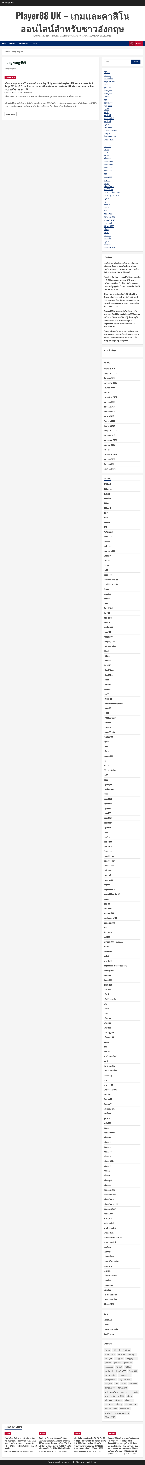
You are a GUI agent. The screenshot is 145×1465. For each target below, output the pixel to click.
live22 (106, 109)
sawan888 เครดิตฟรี (112, 894)
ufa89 (106, 1008)
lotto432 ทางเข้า (110, 717)
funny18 (107, 622)
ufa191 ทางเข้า (110, 999)
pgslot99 (107, 813)
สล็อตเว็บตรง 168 (111, 1204)
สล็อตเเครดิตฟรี (110, 1208)
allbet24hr (108, 536)
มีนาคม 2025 (109, 449)
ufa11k (106, 994)
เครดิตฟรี (107, 1251)
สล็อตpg (107, 1170)
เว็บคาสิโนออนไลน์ (111, 1261)
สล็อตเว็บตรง (109, 161)
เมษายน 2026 (109, 387)
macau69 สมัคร (110, 732)
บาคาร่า (107, 180)
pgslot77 (107, 124)
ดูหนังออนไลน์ (109, 217)
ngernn (106, 741)
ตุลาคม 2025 (109, 416)
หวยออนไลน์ (109, 140)
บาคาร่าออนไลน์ (110, 130)
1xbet (106, 512)
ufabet (106, 1013)
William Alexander (12, 93)
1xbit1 (106, 517)
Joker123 (107, 665)
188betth (107, 508)
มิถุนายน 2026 (109, 378)
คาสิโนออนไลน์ (110, 1056)
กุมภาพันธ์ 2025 (110, 454)
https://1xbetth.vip (112, 192)
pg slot (107, 201)
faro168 (107, 613)
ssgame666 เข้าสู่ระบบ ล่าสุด (115, 965)
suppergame (109, 970)
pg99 (106, 779)
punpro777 (109, 133)
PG (105, 760)
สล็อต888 (108, 167)
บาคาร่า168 (109, 96)
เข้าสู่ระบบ (108, 1319)
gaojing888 (108, 627)
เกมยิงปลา (108, 1247)
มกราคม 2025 (109, 459)
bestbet (107, 560)
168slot (107, 493)
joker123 (107, 75)
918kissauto (110, 1354)
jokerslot (107, 238)
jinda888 (107, 660)
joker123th (108, 675)
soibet (106, 956)
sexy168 (107, 903)
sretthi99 (108, 961)
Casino (106, 589)
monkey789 (108, 736)
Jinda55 (108, 1362)
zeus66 (107, 1046)
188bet (106, 503)
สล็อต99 (107, 1166)
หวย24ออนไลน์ (110, 1228)
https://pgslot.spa (111, 195)
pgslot (106, 100)
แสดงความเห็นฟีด (111, 1329)
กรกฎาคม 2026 (110, 373)
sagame (107, 884)
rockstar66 (108, 880)
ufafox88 (107, 1027)
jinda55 (107, 152)
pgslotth (107, 827)
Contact (12, 43)
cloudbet (107, 594)
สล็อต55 (107, 1142)
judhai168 (107, 684)
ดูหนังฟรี (107, 87)
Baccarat (107, 555)
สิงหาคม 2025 (109, 425)
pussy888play (109, 860)
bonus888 (108, 574)
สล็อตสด (107, 1185)
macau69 (107, 727)
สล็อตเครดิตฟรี (110, 1194)
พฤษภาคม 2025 (110, 440)
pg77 (106, 775)
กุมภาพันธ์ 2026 (110, 397)
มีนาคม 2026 (109, 392)
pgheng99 (108, 103)
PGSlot (106, 794)
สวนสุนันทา (108, 1218)
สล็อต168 (107, 1137)
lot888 (106, 713)
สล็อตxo (107, 244)
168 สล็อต (108, 489)
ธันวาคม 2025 (109, 406)
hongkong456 (10, 77)
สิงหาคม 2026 (109, 368)
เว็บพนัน (107, 1270)
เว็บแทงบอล (108, 1285)
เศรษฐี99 (107, 1289)
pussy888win (109, 865)
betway (106, 565)
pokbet (106, 832)
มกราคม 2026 (109, 402)
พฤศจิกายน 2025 (110, 411)
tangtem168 (109, 975)
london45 (107, 708)
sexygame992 (109, 922)
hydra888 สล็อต (110, 646)
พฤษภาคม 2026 (110, 382)
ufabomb (107, 1022)
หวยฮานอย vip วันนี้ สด (113, 1237)
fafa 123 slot (109, 608)
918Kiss (107, 522)
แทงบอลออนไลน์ (110, 1294)
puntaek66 (108, 841)
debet (106, 603)
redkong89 (108, 870)
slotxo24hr (108, 951)
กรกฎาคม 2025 (110, 430)
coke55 (107, 598)
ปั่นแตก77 (108, 1104)
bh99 (106, 570)
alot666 (107, 541)
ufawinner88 (109, 1037)
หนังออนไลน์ (109, 118)
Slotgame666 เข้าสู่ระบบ (113, 941)
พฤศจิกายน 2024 (111, 468)
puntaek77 (108, 846)
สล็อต (106, 229)
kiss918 (107, 204)
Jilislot (106, 651)
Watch (138, 43)
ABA (105, 527)
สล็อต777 (107, 1146)
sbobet (106, 899)
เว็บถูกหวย (108, 1266)
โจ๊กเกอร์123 (109, 226)
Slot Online (108, 932)
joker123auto (109, 670)
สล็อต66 (107, 158)
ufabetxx (107, 1018)
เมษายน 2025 (109, 445)
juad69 (106, 679)
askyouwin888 (109, 551)
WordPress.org (110, 1334)
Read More (11, 114)
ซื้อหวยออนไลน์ (110, 136)
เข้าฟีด (106, 1324)
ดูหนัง (106, 112)
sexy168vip (108, 908)
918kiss (107, 72)
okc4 (106, 746)
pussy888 (108, 90)
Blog (4, 43)
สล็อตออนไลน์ (109, 247)
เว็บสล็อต (107, 1280)
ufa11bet (107, 989)
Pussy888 (108, 851)
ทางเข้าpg (108, 1075)
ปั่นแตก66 (108, 127)
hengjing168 (108, 636)
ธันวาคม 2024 (110, 463)
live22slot (108, 698)
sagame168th (110, 81)
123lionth (107, 484)
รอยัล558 (107, 1123)
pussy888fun (109, 856)
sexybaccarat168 (110, 918)
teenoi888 (108, 980)
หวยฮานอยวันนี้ (110, 1242)
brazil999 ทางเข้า (111, 579)
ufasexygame (109, 1032)
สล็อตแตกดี (108, 1213)
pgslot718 (108, 803)
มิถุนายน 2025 (109, 435)
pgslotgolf (108, 822)
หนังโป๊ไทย (108, 189)
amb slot (107, 546)
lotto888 (107, 722)
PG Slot (107, 765)
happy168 (107, 632)
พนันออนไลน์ (109, 1108)
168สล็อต (107, 498)
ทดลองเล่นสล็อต (110, 1070)
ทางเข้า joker (109, 220)
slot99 (106, 155)
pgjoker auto (109, 789)
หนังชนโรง (108, 78)
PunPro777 (108, 837)
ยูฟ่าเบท (107, 1118)
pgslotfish (108, 818)
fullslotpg (108, 106)
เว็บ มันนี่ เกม (109, 1256)
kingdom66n (108, 689)
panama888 (108, 756)
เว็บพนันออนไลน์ (110, 1275)
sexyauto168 (109, 913)
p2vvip (106, 751)
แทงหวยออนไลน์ (110, 1299)
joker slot (108, 223)
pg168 (106, 149)
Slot (105, 927)
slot (105, 210)
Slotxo (106, 946)
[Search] (126, 43)
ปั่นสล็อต (107, 1094)
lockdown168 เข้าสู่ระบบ (113, 703)
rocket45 (107, 875)
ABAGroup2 (108, 532)
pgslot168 (108, 799)
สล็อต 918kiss (109, 1132)
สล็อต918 (107, 1156)
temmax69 (108, 984)
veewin (106, 1042)
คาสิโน (107, 1051)
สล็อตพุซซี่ (108, 1180)
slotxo (106, 183)
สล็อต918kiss (109, 1161)
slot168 (107, 937)
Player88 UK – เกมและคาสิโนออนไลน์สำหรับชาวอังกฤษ (72, 22)
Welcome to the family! (28, 43)
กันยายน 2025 (109, 421)
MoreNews (80, 1462)
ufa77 (106, 1004)
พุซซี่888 (107, 1113)
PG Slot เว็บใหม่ (110, 770)
